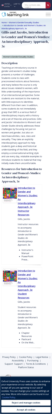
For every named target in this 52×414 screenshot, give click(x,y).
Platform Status (26, 367)
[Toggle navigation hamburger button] (48, 14)
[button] (6, 5)
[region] (26, 395)
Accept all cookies (26, 409)
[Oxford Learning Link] (21, 14)
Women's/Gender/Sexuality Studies (24, 22)
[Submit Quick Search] (48, 5)
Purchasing (33, 360)
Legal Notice (42, 357)
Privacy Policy (9, 357)
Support (9, 363)
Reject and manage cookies (26, 402)
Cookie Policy (25, 357)
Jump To (17, 4)
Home (4, 22)
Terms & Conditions (36, 363)
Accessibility (18, 360)
